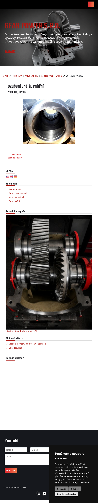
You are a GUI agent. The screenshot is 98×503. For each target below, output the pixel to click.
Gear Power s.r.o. (33, 26)
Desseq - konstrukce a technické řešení (27, 343)
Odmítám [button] (75, 489)
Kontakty (10, 51)
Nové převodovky (17, 197)
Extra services (15, 347)
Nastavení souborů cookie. (14, 487)
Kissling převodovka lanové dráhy (22, 331)
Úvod (5, 75)
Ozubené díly (31, 75)
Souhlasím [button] (61, 489)
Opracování (14, 201)
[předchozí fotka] (12, 123)
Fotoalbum (16, 75)
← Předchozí (15, 154)
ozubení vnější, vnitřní (51, 75)
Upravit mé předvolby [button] (66, 494)
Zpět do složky (15, 157)
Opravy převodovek (18, 193)
